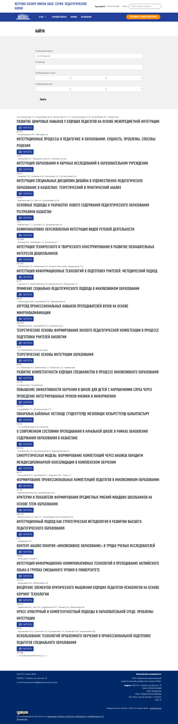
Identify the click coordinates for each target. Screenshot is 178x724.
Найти (43, 99)
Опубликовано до (43, 84)
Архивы (73, 17)
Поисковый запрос (44, 51)
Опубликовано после (45, 73)
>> (46, 655)
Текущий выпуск (59, 17)
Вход (124, 6)
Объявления (86, 17)
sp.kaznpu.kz (155, 708)
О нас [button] (41, 17)
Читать (27, 127)
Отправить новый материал (143, 17)
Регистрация (113, 6)
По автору (40, 62)
